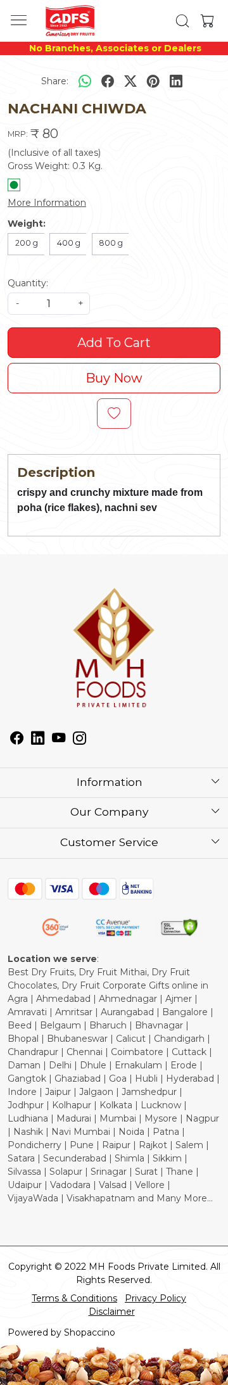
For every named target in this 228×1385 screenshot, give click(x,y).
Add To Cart (114, 342)
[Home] (70, 21)
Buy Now (114, 378)
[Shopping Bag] (204, 21)
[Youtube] (58, 739)
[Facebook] (17, 739)
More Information (47, 202)
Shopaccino (89, 1332)
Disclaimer (112, 1311)
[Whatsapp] (84, 81)
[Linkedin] (37, 739)
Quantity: (28, 283)
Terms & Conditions (74, 1298)
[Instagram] (79, 739)
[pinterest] (153, 81)
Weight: (27, 223)
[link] (182, 21)
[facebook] (107, 81)
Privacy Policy (155, 1298)
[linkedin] (176, 81)
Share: (54, 81)
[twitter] (130, 81)
